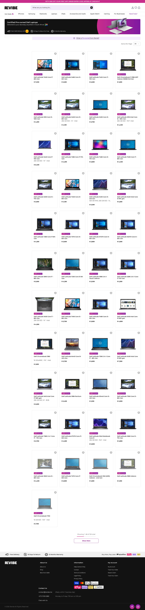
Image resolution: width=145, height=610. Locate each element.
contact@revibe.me (45, 592)
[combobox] (60, 7)
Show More (86, 541)
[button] (137, 44)
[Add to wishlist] (55, 53)
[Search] (62, 7)
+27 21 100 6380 (44, 596)
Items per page (126, 44)
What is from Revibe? (87, 38)
